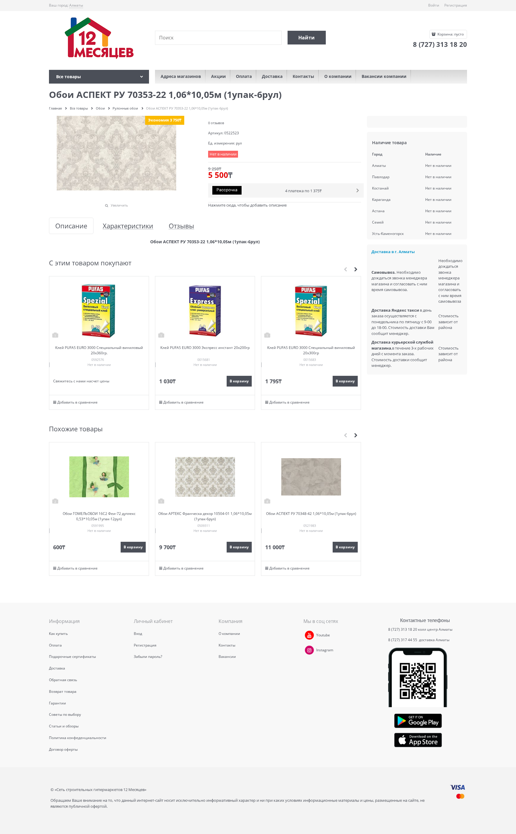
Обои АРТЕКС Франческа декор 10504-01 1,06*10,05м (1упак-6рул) (205, 516)
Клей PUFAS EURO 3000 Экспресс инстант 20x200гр (205, 347)
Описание (71, 225)
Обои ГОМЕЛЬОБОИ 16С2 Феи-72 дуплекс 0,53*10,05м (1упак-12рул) (99, 516)
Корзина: (450, 34)
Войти (433, 5)
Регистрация (455, 5)
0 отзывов (216, 123)
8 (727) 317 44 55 (403, 639)
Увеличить (119, 205)
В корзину (239, 381)
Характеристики (128, 225)
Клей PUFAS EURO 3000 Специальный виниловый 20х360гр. (99, 350)
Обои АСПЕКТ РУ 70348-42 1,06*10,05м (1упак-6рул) (311, 513)
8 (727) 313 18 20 (402, 629)
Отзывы (181, 225)
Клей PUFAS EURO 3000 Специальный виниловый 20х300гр (311, 350)
